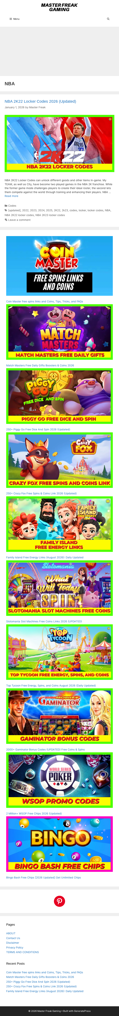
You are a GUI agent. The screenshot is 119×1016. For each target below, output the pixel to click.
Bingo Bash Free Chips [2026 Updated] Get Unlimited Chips (43, 877)
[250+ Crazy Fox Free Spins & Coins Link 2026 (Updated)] (59, 460)
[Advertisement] (59, 49)
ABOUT (10, 933)
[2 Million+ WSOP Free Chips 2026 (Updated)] (59, 780)
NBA (107, 210)
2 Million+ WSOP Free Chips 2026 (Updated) (34, 813)
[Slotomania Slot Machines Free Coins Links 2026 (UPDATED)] (59, 588)
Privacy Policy (14, 947)
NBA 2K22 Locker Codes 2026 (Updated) (40, 101)
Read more (11, 196)
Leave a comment (19, 219)
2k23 (65, 210)
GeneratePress (82, 1011)
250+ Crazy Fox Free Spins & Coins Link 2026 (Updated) (41, 493)
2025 (49, 210)
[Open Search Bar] (108, 19)
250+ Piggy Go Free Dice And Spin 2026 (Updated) (38, 429)
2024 (41, 210)
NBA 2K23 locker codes (50, 215)
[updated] (14, 210)
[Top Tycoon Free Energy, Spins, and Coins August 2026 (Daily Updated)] (59, 652)
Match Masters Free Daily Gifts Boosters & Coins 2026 (40, 365)
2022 (25, 210)
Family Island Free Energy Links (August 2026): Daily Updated (45, 557)
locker (82, 210)
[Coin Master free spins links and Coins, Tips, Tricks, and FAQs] (59, 266)
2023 (33, 210)
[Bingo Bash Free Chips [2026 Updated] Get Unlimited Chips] (59, 844)
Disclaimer (12, 942)
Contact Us (13, 938)
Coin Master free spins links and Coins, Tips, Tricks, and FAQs (44, 301)
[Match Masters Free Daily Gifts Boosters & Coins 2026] (59, 332)
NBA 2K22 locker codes (19, 215)
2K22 (57, 210)
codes (73, 210)
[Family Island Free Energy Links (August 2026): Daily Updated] (59, 524)
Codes (12, 205)
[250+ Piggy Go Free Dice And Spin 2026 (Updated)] (59, 396)
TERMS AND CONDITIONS (22, 952)
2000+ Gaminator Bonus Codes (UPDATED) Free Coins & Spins (45, 749)
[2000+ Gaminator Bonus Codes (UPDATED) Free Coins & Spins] (59, 716)
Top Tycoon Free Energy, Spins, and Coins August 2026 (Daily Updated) (51, 685)
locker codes (95, 210)
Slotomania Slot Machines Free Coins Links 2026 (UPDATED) (44, 621)
